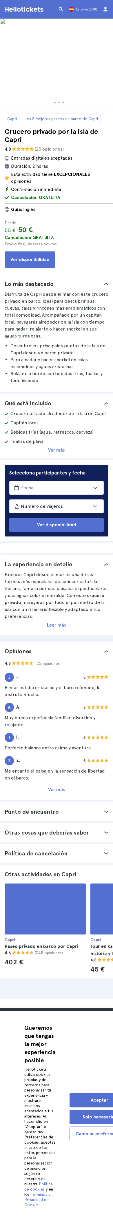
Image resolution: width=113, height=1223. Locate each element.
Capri (12, 118)
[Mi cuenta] (105, 9)
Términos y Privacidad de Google (37, 1199)
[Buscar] (61, 9)
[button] (56, 284)
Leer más (56, 625)
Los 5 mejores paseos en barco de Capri (61, 118)
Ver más (56, 450)
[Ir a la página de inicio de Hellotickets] (25, 9)
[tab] (56, 284)
